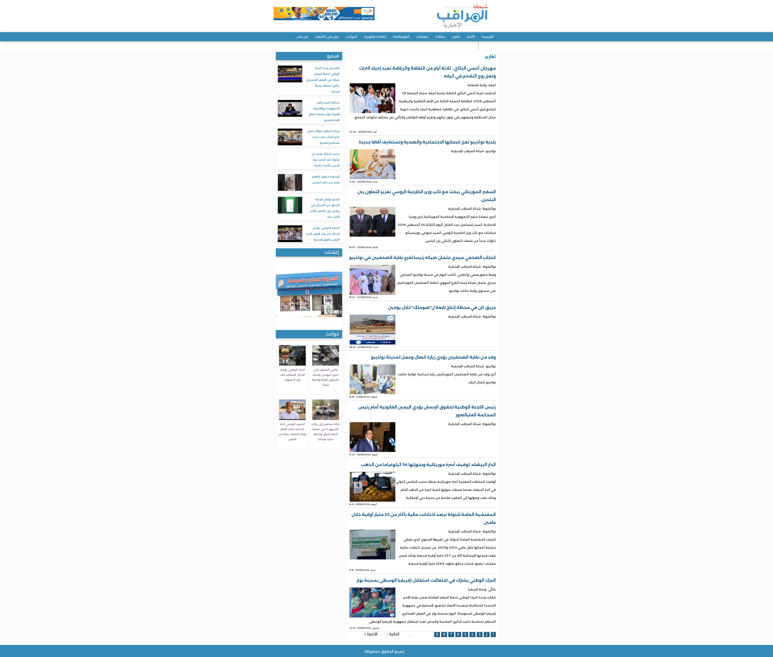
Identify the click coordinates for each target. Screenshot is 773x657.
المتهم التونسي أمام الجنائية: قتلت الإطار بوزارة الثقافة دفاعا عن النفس (292, 431)
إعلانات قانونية (375, 36)
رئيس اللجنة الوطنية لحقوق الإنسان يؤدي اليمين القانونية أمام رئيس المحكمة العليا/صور (427, 411)
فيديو (333, 56)
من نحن (302, 36)
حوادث (332, 334)
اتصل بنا (488, 45)
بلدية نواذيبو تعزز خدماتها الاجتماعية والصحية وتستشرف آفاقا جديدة (427, 142)
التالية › (393, 634)
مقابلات (422, 36)
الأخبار (471, 36)
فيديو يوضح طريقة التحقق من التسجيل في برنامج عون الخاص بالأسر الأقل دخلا (325, 208)
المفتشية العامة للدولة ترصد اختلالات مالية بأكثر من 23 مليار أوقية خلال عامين (423, 518)
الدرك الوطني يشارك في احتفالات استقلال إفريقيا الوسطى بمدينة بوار (426, 580)
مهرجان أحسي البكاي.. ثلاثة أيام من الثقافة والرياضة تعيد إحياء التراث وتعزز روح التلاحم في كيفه (427, 72)
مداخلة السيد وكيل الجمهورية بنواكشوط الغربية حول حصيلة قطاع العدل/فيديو (324, 111)
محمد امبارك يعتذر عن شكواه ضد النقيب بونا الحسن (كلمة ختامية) (326, 159)
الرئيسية (488, 36)
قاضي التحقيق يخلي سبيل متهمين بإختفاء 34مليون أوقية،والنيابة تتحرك (325, 377)
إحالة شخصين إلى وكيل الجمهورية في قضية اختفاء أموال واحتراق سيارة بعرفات (325, 431)
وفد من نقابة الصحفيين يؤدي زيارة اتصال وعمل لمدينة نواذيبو (433, 357)
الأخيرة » (370, 634)
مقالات (440, 36)
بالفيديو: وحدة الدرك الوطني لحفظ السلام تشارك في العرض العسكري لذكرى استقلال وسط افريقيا (323, 79)
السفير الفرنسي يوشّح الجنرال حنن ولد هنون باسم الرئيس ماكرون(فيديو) (323, 233)
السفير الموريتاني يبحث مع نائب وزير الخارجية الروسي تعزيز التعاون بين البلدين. (426, 195)
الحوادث (351, 36)
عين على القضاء (327, 36)
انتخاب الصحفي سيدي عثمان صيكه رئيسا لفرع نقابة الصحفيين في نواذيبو (422, 257)
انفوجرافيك (401, 36)
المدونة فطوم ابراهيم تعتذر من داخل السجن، (326, 179)
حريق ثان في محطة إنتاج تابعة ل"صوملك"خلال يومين (442, 307)
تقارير (456, 36)
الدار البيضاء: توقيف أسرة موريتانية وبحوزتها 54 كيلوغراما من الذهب (428, 464)
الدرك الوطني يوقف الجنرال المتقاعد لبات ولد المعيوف (292, 374)
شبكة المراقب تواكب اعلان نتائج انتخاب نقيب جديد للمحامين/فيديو (323, 136)
